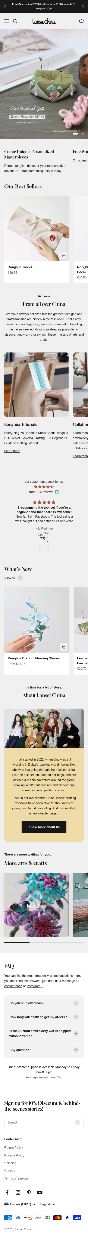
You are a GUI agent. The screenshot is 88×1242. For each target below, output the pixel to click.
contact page (13, 986)
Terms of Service (16, 1178)
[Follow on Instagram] (18, 1192)
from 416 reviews (41, 492)
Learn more (12, 451)
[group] (44, 84)
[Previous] (5, 6)
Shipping (10, 1163)
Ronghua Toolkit (20, 267)
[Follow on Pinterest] (29, 1192)
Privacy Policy (14, 1155)
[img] (44, 486)
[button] (41, 549)
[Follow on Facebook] (7, 1192)
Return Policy (13, 1147)
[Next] (83, 6)
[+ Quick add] (64, 256)
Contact (9, 1170)
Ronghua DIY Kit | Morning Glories (34, 658)
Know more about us (44, 827)
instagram (34, 986)
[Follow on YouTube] (40, 1192)
